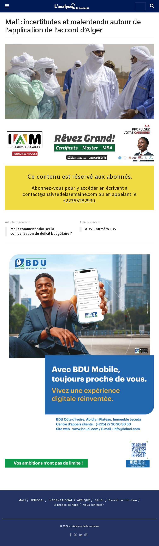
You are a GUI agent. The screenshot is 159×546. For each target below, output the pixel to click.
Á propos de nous (66, 505)
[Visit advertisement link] (79, 142)
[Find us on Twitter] (75, 535)
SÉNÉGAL (37, 500)
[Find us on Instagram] (85, 535)
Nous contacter (93, 505)
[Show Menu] (7, 6)
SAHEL (99, 500)
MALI (22, 500)
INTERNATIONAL (60, 500)
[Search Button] (152, 6)
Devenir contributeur (122, 500)
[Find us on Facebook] (70, 535)
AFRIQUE (83, 500)
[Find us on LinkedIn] (80, 535)
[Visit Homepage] (71, 6)
